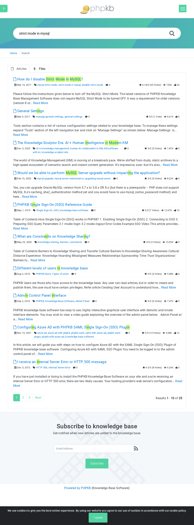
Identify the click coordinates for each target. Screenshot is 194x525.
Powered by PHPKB (77, 488)
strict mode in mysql (69, 84)
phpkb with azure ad (53, 336)
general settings (73, 116)
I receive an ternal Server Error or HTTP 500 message (61, 362)
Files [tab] (42, 69)
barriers (64, 242)
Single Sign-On (44, 210)
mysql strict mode (47, 84)
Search (25, 53)
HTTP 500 (41, 367)
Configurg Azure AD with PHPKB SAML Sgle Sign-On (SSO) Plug (73, 327)
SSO (56, 210)
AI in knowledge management (52, 148)
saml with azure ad (95, 332)
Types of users (60, 273)
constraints (76, 242)
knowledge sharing (48, 242)
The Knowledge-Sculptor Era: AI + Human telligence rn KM (72, 143)
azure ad (42, 332)
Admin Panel (82, 301)
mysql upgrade (45, 178)
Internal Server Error (59, 367)
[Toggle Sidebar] (4, 8)
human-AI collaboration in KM (86, 148)
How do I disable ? (49, 79)
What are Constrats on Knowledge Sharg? (53, 236)
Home (13, 53)
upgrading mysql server (97, 178)
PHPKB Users (43, 273)
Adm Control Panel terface (41, 295)
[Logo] (97, 9)
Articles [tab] (21, 69)
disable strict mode (92, 84)
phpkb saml (77, 332)
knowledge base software (74, 210)
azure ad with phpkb (59, 332)
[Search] (172, 33)
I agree (98, 517)
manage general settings (49, 116)
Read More (40, 103)
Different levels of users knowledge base (52, 268)
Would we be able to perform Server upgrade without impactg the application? (88, 173)
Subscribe (96, 463)
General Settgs (30, 111)
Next (38, 397)
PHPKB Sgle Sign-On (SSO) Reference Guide (54, 204)
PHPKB (40, 301)
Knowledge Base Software (59, 301)
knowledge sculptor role (55, 152)
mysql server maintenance (69, 178)
